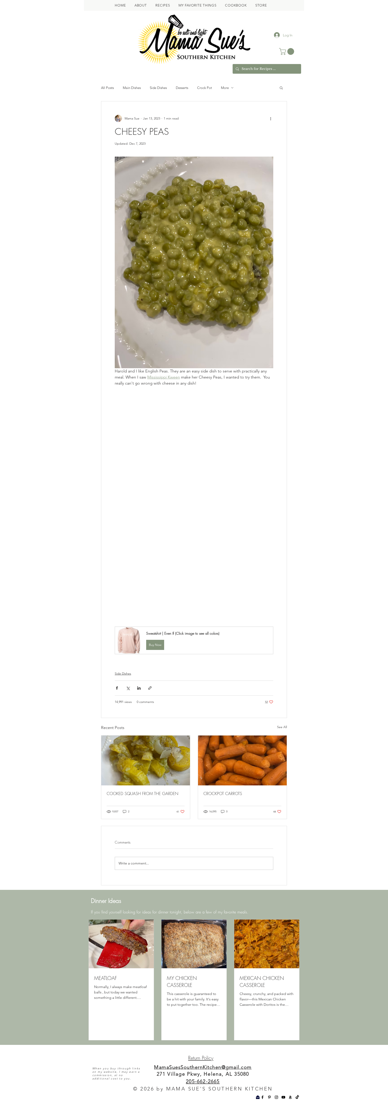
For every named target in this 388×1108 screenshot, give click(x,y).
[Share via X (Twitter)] (128, 780)
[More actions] (270, 118)
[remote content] (194, 597)
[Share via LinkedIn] (139, 780)
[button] (287, 51)
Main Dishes (132, 88)
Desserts (182, 88)
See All (282, 819)
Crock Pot (204, 88)
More (225, 88)
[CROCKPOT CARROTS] (242, 853)
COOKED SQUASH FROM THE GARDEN (142, 885)
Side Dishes (158, 88)
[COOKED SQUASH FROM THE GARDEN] (145, 853)
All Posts (107, 88)
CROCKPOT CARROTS (222, 885)
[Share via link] (150, 780)
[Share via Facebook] (117, 780)
